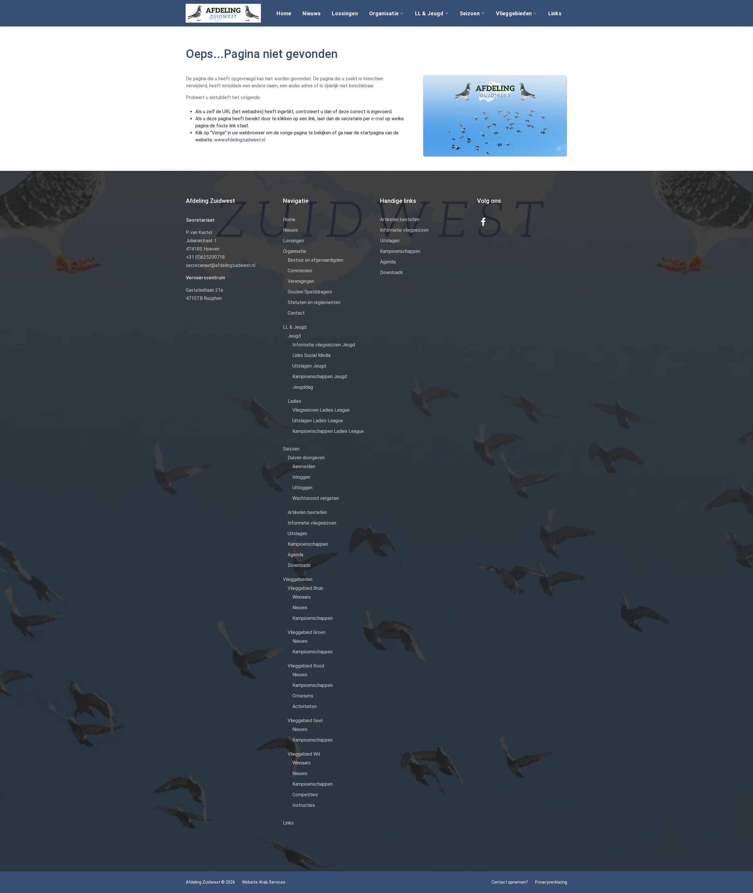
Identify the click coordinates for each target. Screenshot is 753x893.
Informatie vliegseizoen (312, 523)
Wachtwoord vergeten (315, 498)
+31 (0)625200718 (205, 257)
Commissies (300, 270)
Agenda (295, 555)
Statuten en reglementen (314, 302)
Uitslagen (297, 533)
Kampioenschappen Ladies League (328, 431)
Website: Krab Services (263, 882)
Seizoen (470, 13)
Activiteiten (304, 706)
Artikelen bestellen (307, 512)
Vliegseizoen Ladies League (321, 410)
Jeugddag (302, 387)
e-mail (378, 118)
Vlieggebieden (514, 13)
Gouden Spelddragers (310, 292)
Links (555, 13)
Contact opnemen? (510, 882)
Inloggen (301, 477)
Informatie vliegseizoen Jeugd (323, 345)
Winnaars (301, 597)
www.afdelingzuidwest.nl (239, 140)
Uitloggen (302, 487)
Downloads (299, 565)
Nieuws (311, 13)
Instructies (303, 805)
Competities (305, 794)
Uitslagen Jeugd (309, 366)
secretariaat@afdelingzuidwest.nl (220, 265)
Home (283, 13)
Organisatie (384, 13)
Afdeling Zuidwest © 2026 (210, 882)
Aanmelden (303, 466)
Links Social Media (311, 355)
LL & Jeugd (429, 13)
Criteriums (302, 696)
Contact (296, 313)
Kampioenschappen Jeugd (319, 376)
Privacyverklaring (551, 882)
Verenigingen (301, 281)
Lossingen (345, 13)
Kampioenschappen (308, 544)
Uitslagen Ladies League (317, 420)
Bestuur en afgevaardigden (315, 260)
